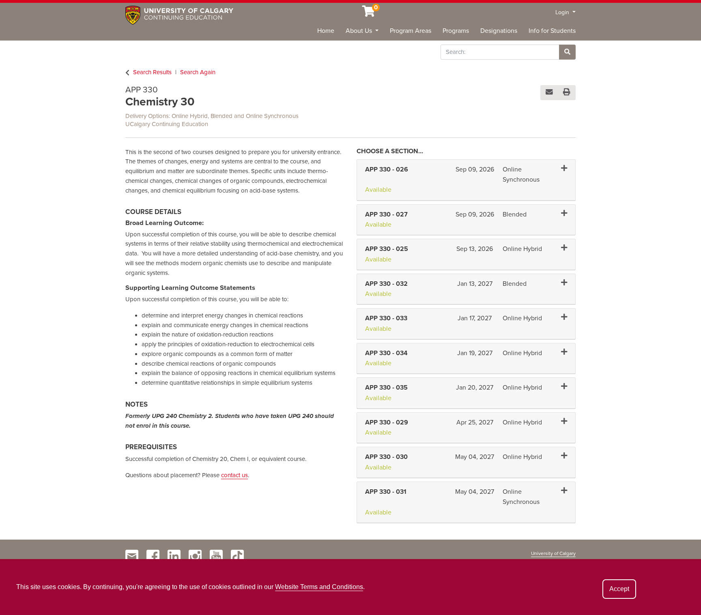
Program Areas (410, 31)
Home (325, 31)
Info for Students (552, 31)
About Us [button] (360, 31)
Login (563, 12)
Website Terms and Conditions (319, 586)
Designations (498, 31)
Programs (456, 31)
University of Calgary (553, 553)
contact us (234, 475)
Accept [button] (619, 588)
